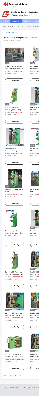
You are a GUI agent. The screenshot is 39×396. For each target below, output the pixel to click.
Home (6, 21)
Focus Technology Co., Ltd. (26, 388)
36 (16, 376)
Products (17, 21)
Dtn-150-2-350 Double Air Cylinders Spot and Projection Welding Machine (14, 356)
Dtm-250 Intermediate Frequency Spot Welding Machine (13, 110)
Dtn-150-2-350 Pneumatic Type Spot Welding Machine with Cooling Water (14, 274)
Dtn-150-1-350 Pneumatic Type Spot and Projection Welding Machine (13, 315)
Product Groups (11, 32)
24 (11, 376)
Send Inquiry (15, 80)
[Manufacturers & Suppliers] (15, 4)
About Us (27, 21)
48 (20, 376)
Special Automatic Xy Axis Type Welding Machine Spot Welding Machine (14, 68)
